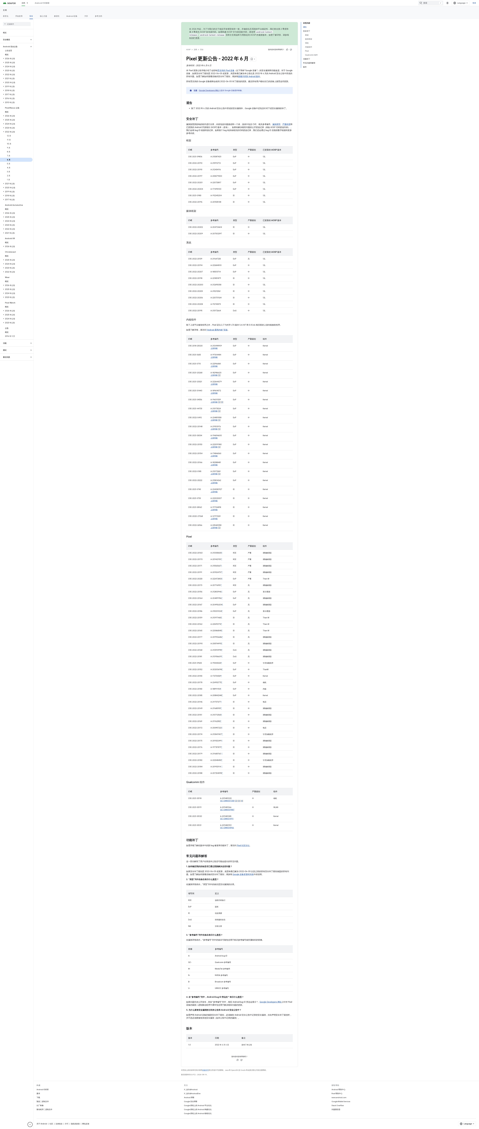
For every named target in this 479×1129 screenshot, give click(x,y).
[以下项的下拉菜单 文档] (28, 3)
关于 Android (42, 1124)
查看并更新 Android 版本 (249, 76)
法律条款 (59, 1124)
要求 (38, 1093)
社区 (51, 1124)
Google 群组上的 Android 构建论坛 (198, 1109)
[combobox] (430, 3)
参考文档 (98, 16)
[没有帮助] (291, 49)
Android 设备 (71, 16)
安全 (31, 16)
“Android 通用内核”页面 (217, 330)
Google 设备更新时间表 (243, 874)
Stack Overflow (338, 1105)
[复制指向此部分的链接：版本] (194, 1028)
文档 (23, 3)
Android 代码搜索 (42, 3)
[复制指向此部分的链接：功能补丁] (200, 840)
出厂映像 (40, 1105)
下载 (38, 1097)
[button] (15, 40)
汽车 (86, 16)
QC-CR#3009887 (227, 810)
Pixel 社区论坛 (243, 845)
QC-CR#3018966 (227, 828)
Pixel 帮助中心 (337, 1093)
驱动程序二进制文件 (44, 1109)
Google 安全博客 (190, 1101)
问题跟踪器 (336, 1109)
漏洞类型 (276, 124)
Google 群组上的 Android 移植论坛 (198, 1113)
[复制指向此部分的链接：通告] (194, 103)
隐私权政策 (75, 1124)
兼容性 (56, 16)
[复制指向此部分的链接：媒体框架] (198, 211)
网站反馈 (85, 1124)
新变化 (5, 16)
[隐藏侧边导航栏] (30, 1124)
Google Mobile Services (341, 1101)
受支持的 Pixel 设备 (225, 70)
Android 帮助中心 (338, 1089)
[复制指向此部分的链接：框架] (193, 140)
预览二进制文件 (43, 1101)
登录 (474, 3)
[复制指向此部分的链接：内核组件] (198, 319)
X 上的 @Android (190, 1089)
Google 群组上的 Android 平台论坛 (198, 1105)
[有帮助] (287, 49)
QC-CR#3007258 (227, 801)
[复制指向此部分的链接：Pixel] (194, 536)
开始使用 (18, 16)
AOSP (188, 49)
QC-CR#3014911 (227, 819)
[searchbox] (17, 24)
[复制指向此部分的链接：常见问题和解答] (209, 856)
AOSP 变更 (194, 38)
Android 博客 (189, 1097)
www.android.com (339, 1097)
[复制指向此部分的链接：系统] (193, 242)
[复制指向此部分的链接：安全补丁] (200, 119)
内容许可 (205, 1070)
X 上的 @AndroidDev (192, 1093)
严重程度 (286, 124)
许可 (66, 1124)
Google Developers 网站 (209, 90)
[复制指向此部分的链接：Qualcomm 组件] (207, 782)
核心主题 (43, 16)
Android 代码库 (43, 1089)
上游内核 (214, 348)
